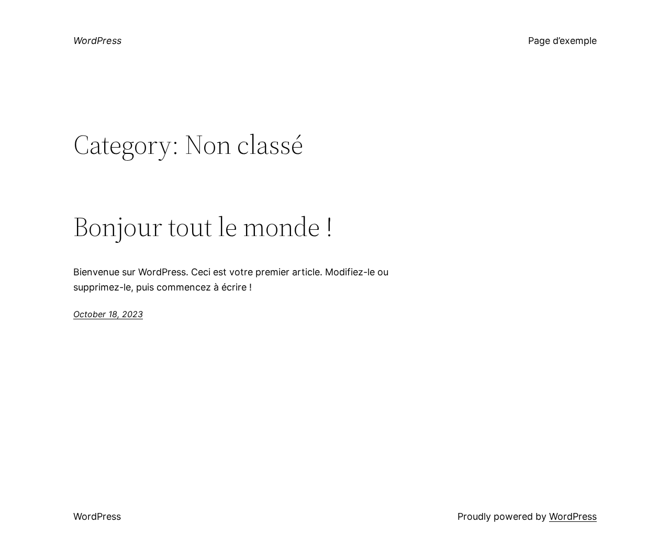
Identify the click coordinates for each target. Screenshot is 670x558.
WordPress (97, 40)
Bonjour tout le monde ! (203, 226)
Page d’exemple (562, 40)
